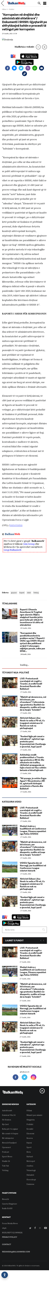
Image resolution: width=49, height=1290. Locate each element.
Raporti (21, 593)
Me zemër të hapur (10, 1133)
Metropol (31, 1161)
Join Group (29, 543)
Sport (29, 1147)
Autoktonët (7, 1110)
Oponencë (6, 1147)
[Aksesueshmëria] (4, 1275)
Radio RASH (7, 1208)
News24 (5, 1199)
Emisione (30, 1184)
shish (29, 593)
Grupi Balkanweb (12, 549)
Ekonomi (30, 1133)
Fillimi (4, 9)
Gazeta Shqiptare (9, 1203)
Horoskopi (31, 1179)
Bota (29, 1152)
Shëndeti (30, 1175)
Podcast (5, 1152)
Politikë (30, 1124)
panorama (15, 525)
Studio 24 (6, 1161)
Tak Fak (5, 1165)
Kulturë (30, 1156)
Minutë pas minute (34, 1115)
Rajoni (29, 1142)
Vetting (36, 593)
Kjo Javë (5, 1124)
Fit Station (6, 1119)
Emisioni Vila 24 (8, 1115)
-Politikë (11, 9)
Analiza (30, 1165)
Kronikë (30, 1129)
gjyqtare (14, 593)
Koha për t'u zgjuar (10, 1129)
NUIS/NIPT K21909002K (12, 1232)
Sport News (7, 1156)
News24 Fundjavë (9, 1142)
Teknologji (31, 1170)
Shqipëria (31, 1119)
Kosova (30, 1138)
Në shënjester (8, 1138)
